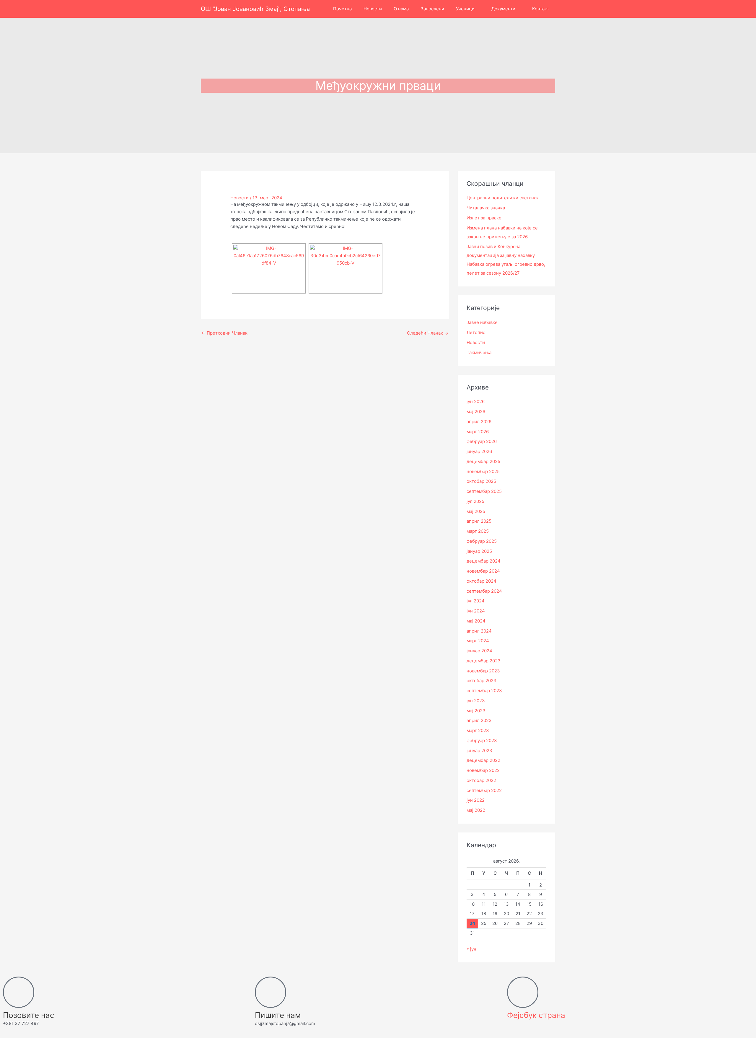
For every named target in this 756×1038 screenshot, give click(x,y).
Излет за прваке (484, 218)
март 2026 (478, 431)
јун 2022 (476, 800)
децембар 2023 (484, 661)
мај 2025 (476, 511)
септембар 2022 (484, 790)
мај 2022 (476, 810)
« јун (471, 949)
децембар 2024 (484, 561)
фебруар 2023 (482, 740)
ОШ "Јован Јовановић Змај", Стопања (255, 8)
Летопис (476, 332)
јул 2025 (475, 501)
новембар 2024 (483, 571)
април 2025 (479, 521)
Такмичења (479, 352)
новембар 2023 (483, 671)
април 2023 (479, 720)
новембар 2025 (483, 471)
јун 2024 (476, 611)
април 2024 (479, 631)
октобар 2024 (481, 581)
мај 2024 (476, 621)
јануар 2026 (479, 451)
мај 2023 (476, 710)
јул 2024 (476, 601)
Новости (239, 198)
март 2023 (478, 730)
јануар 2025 (479, 551)
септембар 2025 (484, 491)
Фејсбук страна (536, 1015)
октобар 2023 (481, 680)
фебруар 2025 (482, 541)
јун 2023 (476, 700)
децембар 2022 (483, 760)
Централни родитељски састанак (503, 198)
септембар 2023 (484, 690)
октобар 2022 (481, 780)
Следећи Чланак (427, 333)
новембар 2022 (483, 770)
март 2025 (478, 531)
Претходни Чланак (224, 333)
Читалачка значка (486, 208)
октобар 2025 (481, 481)
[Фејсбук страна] (522, 992)
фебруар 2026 (482, 441)
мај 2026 (476, 411)
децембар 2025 (483, 461)
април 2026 (479, 421)
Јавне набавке (482, 322)
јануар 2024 (479, 651)
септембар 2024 (484, 591)
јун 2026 (476, 401)
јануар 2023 (479, 750)
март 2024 (478, 640)
